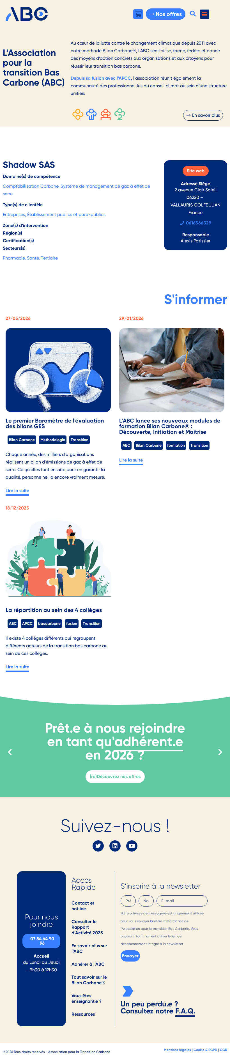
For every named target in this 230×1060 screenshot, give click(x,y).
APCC (27, 623)
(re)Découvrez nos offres (115, 776)
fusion (71, 623)
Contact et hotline (83, 906)
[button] (193, 13)
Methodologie (52, 439)
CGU (223, 1050)
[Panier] (138, 14)
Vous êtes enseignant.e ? (87, 998)
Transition (79, 439)
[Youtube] (131, 846)
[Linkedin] (115, 846)
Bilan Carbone (22, 439)
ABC (126, 445)
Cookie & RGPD (205, 1050)
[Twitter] (98, 846)
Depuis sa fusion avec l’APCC (101, 78)
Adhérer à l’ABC (88, 964)
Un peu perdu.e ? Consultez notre (149, 1007)
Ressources (83, 1014)
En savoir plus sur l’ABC (89, 948)
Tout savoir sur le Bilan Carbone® (89, 980)
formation (176, 445)
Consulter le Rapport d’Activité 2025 (87, 927)
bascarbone (49, 623)
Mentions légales (177, 1050)
